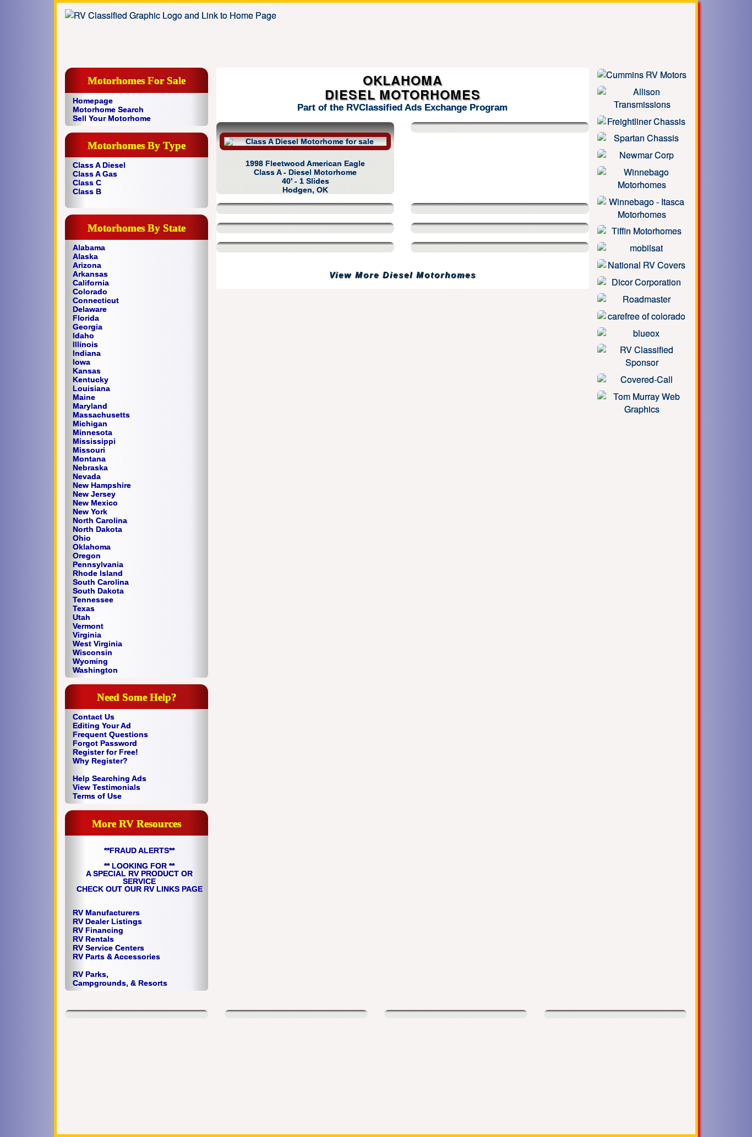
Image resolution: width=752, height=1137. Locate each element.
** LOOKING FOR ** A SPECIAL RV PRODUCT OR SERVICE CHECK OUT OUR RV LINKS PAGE (140, 877)
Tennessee (93, 599)
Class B (87, 191)
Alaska (85, 256)
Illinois (85, 344)
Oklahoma (92, 546)
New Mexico (95, 502)
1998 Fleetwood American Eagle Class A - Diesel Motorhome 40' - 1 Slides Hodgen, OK (305, 176)
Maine (84, 397)
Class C (87, 182)
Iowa (81, 362)
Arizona (87, 265)
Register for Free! (105, 752)
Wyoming (90, 661)
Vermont (88, 626)
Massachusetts (101, 414)
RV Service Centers (108, 947)
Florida (86, 318)
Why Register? (100, 760)
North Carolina (100, 520)
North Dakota (97, 529)
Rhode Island (98, 573)
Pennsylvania (98, 564)
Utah (81, 617)
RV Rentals (93, 939)
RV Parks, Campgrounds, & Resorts (120, 978)
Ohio (82, 538)
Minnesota (92, 432)
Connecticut (96, 300)
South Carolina (101, 582)
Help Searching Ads (109, 778)
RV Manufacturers (106, 912)
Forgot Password (105, 743)
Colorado (90, 291)
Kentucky (90, 379)
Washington (95, 670)
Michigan (90, 423)
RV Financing (98, 930)
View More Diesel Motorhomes (402, 275)
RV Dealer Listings (107, 921)
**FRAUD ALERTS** (139, 850)
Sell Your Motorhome (112, 118)
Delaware (90, 309)
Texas (84, 608)
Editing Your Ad (102, 725)
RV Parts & (92, 956)
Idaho (83, 335)
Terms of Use (97, 796)
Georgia (87, 326)
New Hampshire (102, 485)
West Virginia (97, 643)
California (91, 282)
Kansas (87, 370)
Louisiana (91, 388)
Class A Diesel (99, 165)
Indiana (87, 353)
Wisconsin (92, 652)
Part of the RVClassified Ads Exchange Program (402, 107)
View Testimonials (106, 787)
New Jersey (94, 494)
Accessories (137, 956)
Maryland (90, 406)
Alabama (89, 247)
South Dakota (98, 590)
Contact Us (94, 716)
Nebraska (90, 467)
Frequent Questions (110, 734)
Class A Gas (95, 173)
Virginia (87, 634)
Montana (89, 458)
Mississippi (94, 441)
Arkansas (90, 274)
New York (90, 511)
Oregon (87, 555)
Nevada (87, 476)
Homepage (93, 100)
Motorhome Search (108, 109)
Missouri (89, 450)
